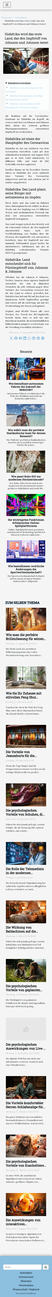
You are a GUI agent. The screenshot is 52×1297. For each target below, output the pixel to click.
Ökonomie (26, 1281)
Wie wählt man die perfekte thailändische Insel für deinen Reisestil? (26, 433)
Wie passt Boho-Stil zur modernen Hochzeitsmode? (26, 478)
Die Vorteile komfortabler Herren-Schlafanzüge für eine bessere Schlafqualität (26, 1107)
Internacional (26, 1276)
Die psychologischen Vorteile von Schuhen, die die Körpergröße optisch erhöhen (25, 816)
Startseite (7, 17)
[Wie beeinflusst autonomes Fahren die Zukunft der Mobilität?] (25, 369)
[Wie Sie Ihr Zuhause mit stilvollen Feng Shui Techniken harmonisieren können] (26, 677)
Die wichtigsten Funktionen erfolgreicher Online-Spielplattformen (26, 522)
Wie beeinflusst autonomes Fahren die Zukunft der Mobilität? (26, 386)
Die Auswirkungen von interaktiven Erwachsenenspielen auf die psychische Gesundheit (26, 1226)
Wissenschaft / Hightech (26, 1289)
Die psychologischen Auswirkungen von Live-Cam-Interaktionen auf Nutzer (24, 1050)
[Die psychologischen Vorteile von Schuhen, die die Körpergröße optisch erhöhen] (26, 794)
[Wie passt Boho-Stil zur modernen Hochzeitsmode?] (25, 462)
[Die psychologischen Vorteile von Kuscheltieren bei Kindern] (26, 1145)
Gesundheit (21, 17)
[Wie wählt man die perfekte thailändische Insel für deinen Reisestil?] (25, 415)
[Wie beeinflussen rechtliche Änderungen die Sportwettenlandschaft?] (25, 551)
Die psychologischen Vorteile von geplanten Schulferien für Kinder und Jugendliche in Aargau (26, 992)
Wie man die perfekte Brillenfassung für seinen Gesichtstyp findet (25, 639)
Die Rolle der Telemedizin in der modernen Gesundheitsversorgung (25, 873)
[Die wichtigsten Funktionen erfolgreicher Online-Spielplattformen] (25, 505)
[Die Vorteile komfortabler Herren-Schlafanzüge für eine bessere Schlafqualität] (26, 1087)
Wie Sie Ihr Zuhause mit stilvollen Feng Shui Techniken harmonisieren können (25, 699)
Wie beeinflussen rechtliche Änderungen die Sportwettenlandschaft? (26, 569)
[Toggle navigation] (7, 4)
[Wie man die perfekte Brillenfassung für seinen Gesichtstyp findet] (26, 619)
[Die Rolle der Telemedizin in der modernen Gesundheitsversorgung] (26, 853)
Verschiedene (26, 1285)
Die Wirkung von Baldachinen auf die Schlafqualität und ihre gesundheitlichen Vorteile (25, 933)
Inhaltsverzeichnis (19, 83)
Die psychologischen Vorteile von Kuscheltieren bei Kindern (26, 1165)
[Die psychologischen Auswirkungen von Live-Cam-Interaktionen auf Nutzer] (26, 1028)
